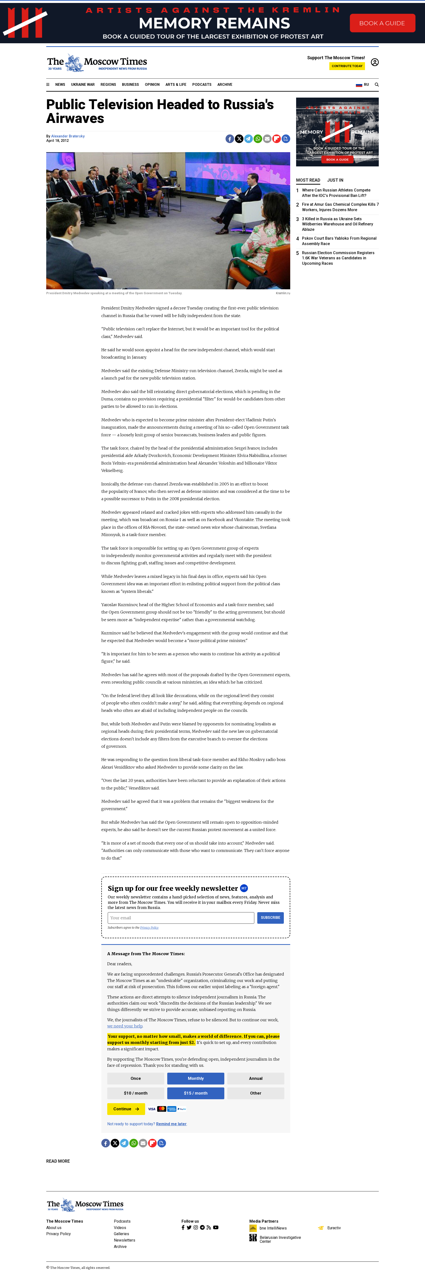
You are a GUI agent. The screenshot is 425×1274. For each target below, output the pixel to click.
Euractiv (334, 1228)
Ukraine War (83, 85)
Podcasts (202, 85)
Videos (120, 1227)
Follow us (190, 1221)
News (60, 85)
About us (53, 1227)
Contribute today (347, 66)
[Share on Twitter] (239, 138)
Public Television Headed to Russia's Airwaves (160, 111)
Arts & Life (176, 85)
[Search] (377, 85)
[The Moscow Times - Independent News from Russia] (96, 63)
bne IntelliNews (273, 1228)
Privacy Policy (149, 927)
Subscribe (270, 918)
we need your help (124, 1026)
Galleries (121, 1233)
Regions (108, 85)
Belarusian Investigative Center (280, 1239)
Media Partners (263, 1221)
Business (130, 85)
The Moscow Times (64, 1221)
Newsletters (124, 1240)
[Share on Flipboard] (276, 138)
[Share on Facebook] (230, 138)
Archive (224, 85)
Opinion (152, 85)
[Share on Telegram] (248, 138)
